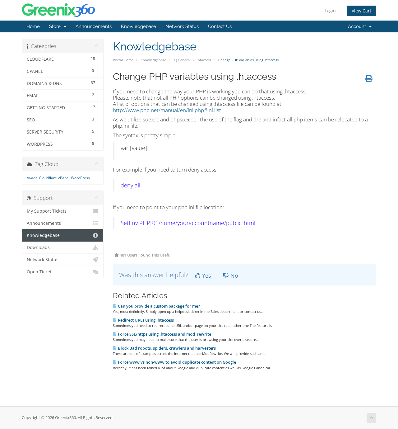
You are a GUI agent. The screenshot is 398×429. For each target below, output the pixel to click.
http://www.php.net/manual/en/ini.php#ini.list (167, 110)
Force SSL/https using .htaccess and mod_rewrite (164, 334)
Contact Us (220, 26)
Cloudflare (48, 178)
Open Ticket (39, 272)
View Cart (361, 11)
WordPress (80, 178)
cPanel (64, 178)
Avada (32, 178)
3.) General (182, 60)
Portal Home (123, 60)
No (233, 275)
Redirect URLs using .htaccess (145, 320)
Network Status (182, 26)
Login (330, 10)
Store (56, 26)
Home (33, 26)
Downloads (38, 247)
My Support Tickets (47, 211)
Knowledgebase (138, 26)
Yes (206, 275)
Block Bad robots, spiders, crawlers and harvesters (166, 348)
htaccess (204, 60)
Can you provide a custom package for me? (158, 306)
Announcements (94, 26)
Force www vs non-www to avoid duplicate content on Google (176, 362)
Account (358, 26)
